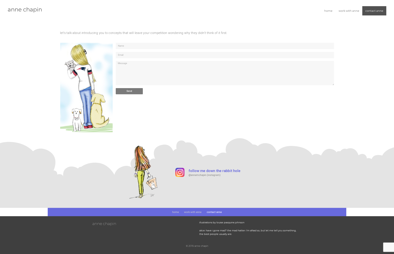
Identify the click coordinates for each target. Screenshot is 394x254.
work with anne (349, 10)
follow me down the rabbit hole (214, 171)
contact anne (374, 10)
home (328, 10)
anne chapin (25, 9)
